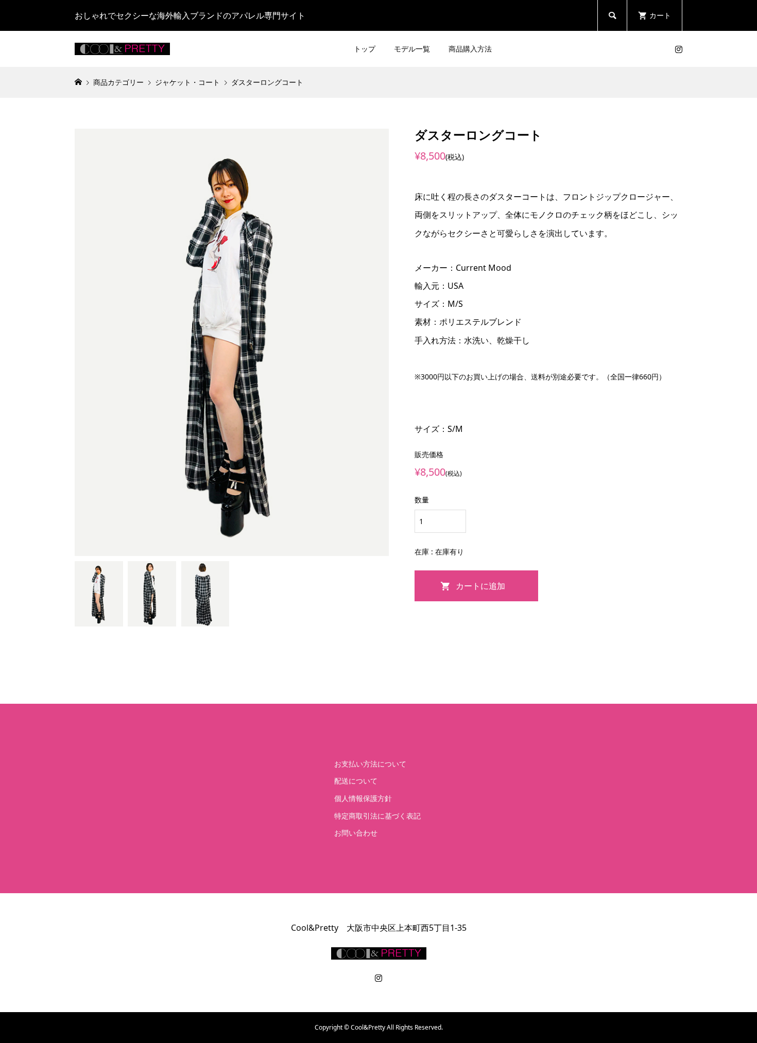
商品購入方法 (470, 49)
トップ (364, 49)
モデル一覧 (412, 49)
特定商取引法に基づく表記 (377, 816)
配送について (355, 781)
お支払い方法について (370, 764)
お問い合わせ (355, 833)
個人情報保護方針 (363, 798)
